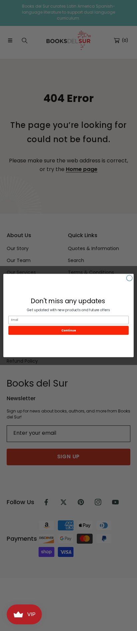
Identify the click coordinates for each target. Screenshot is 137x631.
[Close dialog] (129, 278)
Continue (68, 330)
